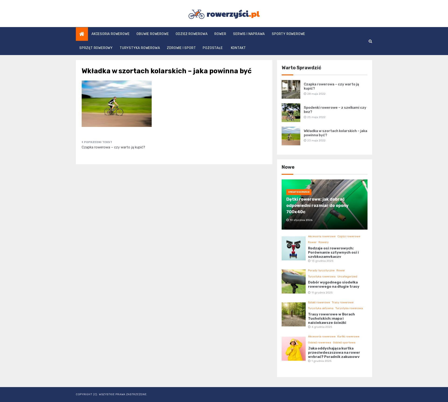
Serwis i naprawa (249, 34)
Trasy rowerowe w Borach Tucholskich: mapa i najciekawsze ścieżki (331, 318)
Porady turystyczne (321, 270)
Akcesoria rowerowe (110, 34)
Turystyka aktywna (320, 308)
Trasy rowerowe (343, 302)
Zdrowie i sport (181, 48)
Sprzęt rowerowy (96, 48)
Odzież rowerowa (191, 34)
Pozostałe (213, 48)
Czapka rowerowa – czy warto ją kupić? (113, 147)
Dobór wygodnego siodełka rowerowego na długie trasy (333, 284)
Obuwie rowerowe (152, 34)
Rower (220, 34)
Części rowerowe (348, 236)
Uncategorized (299, 192)
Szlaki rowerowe (319, 302)
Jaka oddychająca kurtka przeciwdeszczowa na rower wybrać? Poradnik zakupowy (334, 352)
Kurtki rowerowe (348, 336)
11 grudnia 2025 (322, 292)
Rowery (323, 242)
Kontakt (238, 48)
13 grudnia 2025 (322, 260)
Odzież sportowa (344, 342)
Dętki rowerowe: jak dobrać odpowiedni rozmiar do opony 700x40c (317, 205)
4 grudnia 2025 (322, 327)
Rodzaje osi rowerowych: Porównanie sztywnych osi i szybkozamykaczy (333, 252)
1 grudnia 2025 (322, 361)
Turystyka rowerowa (140, 48)
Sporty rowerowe (288, 34)
